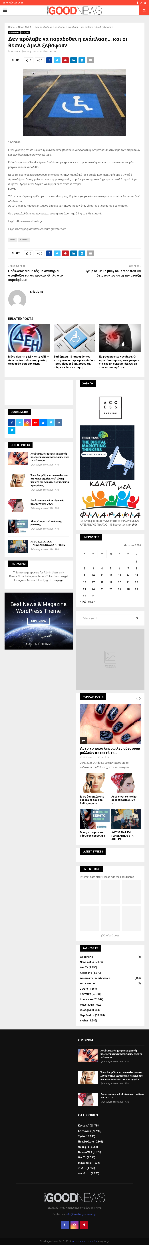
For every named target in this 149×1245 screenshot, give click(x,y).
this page (58, 580)
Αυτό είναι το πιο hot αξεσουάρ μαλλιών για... (124, 800)
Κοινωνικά (86, 999)
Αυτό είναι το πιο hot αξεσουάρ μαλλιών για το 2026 (47, 502)
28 (128, 589)
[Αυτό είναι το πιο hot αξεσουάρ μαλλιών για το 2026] (18, 505)
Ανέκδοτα (86, 972)
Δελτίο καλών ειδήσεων (95, 978)
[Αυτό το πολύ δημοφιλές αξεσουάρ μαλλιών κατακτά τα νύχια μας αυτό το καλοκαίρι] (18, 458)
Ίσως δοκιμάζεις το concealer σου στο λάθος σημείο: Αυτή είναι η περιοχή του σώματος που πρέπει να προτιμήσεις (50, 480)
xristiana (15, 51)
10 (93, 575)
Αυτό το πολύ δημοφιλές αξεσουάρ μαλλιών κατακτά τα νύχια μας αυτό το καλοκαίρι (50, 457)
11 (101, 575)
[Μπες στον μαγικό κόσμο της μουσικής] (18, 526)
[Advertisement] (74, 392)
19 (110, 582)
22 (136, 582)
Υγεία (83, 1020)
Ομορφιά (85, 1010)
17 (93, 582)
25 (101, 589)
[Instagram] (74, 1225)
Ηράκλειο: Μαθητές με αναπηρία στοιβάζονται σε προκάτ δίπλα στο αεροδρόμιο (35, 275)
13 (119, 575)
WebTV (84, 967)
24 (93, 589)
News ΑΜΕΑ (14, 33)
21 (128, 582)
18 (101, 582)
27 (119, 589)
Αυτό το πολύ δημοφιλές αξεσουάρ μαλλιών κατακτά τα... (110, 750)
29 (136, 589)
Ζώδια (84, 988)
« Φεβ (83, 601)
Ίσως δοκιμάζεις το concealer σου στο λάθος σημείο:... (92, 800)
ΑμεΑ (12, 240)
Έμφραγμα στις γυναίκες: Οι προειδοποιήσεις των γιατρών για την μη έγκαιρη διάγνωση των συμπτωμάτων (119, 362)
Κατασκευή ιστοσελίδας (85, 1241)
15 (136, 575)
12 (110, 575)
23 (84, 589)
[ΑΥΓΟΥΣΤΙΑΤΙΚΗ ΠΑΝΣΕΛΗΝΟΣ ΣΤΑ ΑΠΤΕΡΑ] (18, 546)
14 (128, 575)
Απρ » (91, 601)
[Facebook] (65, 1225)
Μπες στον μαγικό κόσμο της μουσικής (46, 522)
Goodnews (86, 956)
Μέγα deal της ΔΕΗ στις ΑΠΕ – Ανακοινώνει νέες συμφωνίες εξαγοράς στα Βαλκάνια (28, 360)
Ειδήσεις (24, 240)
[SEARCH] (137, 618)
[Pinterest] (84, 1225)
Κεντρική (25, 33)
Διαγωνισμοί (88, 983)
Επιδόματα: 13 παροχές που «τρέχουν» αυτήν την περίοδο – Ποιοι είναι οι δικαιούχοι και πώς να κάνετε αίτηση (74, 362)
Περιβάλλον (87, 1015)
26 (110, 589)
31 (93, 596)
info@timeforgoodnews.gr (81, 1214)
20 (119, 582)
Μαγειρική (86, 1004)
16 (84, 582)
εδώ (134, 524)
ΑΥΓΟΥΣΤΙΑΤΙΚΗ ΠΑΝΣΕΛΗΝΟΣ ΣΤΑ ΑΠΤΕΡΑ (48, 543)
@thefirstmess (110, 935)
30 (84, 596)
